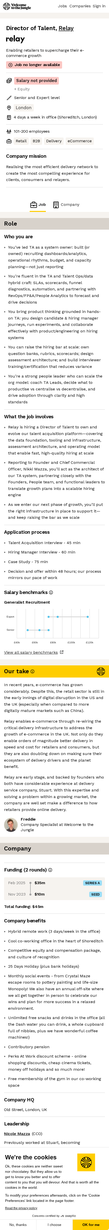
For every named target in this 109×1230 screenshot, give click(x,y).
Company (70, 204)
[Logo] (17, 6)
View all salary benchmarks (31, 652)
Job (42, 204)
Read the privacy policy (21, 1208)
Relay (66, 28)
